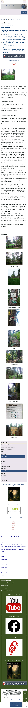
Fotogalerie (3, 454)
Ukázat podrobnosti (5, 703)
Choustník (3, 468)
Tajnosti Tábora (4, 480)
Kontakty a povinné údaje (7, 591)
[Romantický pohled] (14, 258)
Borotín (3, 459)
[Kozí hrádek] (14, 242)
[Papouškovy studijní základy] (14, 57)
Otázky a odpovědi (14, 60)
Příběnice (3, 473)
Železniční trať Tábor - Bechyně (8, 447)
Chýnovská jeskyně (5, 466)
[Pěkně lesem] (14, 373)
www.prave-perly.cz (5, 588)
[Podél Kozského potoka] (14, 391)
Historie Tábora (4, 442)
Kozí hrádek (4, 471)
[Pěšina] (14, 338)
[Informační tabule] (14, 411)
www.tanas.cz (4, 585)
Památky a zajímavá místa (6, 449)
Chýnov (3, 463)
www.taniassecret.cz (6, 580)
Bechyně (3, 461)
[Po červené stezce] (14, 356)
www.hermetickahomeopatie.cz (8, 583)
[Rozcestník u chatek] (14, 317)
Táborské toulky (4, 452)
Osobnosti (3, 475)
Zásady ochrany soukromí (16, 700)
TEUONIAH (24, 701)
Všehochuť (3, 478)
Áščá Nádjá (24, 698)
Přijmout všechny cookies (16, 704)
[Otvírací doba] (14, 429)
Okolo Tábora (4, 456)
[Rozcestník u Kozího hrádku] (14, 297)
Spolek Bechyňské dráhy (6, 444)
